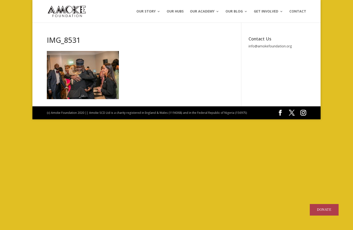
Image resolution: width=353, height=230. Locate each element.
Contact (297, 11)
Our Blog (234, 11)
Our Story (146, 11)
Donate (324, 209)
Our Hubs (175, 11)
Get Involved (266, 11)
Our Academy (202, 11)
